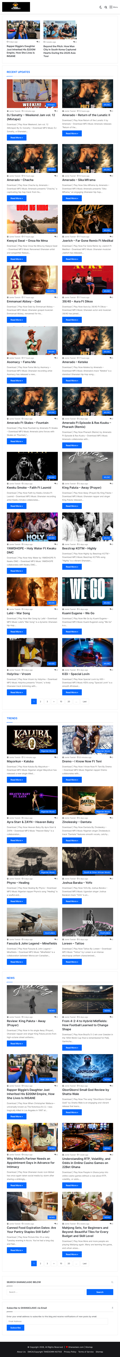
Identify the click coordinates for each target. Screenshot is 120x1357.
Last (85, 701)
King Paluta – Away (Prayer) (81, 487)
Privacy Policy (70, 1352)
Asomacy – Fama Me (21, 362)
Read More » (17, 137)
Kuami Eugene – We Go (78, 613)
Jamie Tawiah (14, 111)
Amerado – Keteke (75, 362)
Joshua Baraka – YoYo (77, 882)
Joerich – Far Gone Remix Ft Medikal (87, 240)
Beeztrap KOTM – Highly (79, 548)
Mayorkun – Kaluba (20, 761)
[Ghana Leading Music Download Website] (16, 7)
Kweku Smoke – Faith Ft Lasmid (29, 487)
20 (69, 701)
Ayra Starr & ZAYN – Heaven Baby (30, 822)
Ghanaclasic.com (76, 1347)
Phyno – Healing (18, 882)
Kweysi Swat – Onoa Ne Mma (27, 240)
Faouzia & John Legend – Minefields (32, 943)
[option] (23, 39)
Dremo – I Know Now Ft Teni (82, 761)
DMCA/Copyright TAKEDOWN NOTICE (45, 1352)
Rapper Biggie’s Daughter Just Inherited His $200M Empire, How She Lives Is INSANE (31, 1094)
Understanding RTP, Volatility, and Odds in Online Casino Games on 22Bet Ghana (86, 1163)
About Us (21, 1352)
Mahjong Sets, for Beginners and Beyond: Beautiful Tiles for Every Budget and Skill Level (85, 1232)
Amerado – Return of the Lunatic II (86, 115)
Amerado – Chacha (20, 180)
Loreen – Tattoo (73, 943)
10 (61, 701)
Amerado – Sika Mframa (78, 180)
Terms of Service (86, 1352)
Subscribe (15, 1327)
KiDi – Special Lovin (76, 674)
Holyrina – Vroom (19, 674)
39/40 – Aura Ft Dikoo (77, 301)
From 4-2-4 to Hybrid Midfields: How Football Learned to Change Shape (85, 1025)
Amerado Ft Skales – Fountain (27, 423)
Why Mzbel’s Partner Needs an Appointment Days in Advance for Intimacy (31, 1163)
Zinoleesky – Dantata (76, 822)
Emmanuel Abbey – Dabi (24, 301)
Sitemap (89, 1347)
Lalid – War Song (18, 613)
